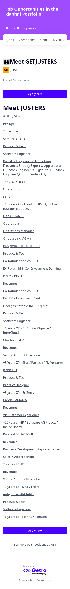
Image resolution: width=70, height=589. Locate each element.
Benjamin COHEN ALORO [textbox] (21, 246)
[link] (35, 157)
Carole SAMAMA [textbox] (15, 400)
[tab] (35, 116)
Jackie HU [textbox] (10, 370)
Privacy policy (26, 580)
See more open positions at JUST (35, 544)
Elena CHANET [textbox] (13, 216)
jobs (11, 40)
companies (27, 40)
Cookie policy (44, 580)
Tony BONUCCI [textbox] (14, 182)
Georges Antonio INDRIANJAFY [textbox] (25, 306)
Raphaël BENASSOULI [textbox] (19, 434)
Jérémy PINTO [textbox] (13, 276)
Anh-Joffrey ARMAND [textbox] (18, 494)
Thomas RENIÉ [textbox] (13, 464)
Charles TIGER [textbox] (13, 340)
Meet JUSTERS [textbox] (24, 108)
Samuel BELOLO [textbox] (15, 139)
